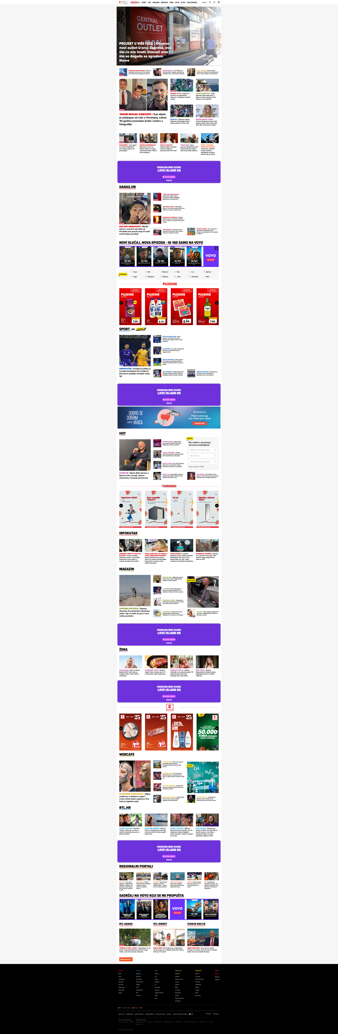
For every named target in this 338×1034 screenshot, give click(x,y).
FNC (137, 993)
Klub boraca (139, 979)
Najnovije (217, 977)
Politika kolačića (149, 1014)
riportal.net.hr (178, 1022)
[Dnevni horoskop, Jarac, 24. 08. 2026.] (179, 277)
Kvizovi (196, 993)
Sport (144, 2)
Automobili (177, 1001)
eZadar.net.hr (203, 1022)
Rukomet (138, 976)
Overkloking (198, 984)
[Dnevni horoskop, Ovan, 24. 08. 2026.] (135, 272)
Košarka (138, 984)
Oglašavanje (129, 1014)
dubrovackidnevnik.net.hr (191, 1022)
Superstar (157, 990)
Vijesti (120, 973)
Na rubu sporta (139, 982)
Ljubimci (177, 984)
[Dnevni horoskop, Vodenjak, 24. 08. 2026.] (193, 277)
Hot (149, 2)
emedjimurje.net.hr (141, 1022)
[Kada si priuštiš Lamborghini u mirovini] (203, 592)
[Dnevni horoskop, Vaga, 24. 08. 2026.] (135, 277)
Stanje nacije (122, 987)
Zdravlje (177, 995)
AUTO (177, 2)
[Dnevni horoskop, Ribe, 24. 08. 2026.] (208, 277)
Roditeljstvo (178, 993)
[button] (121, 248)
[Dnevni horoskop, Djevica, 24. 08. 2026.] (208, 272)
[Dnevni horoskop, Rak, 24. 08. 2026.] (179, 272)
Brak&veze (177, 973)
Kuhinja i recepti (179, 979)
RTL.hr (120, 1022)
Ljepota (177, 982)
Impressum (122, 1014)
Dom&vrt (177, 976)
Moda (176, 987)
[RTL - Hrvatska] (209, 1014)
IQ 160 (183, 2)
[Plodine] (169, 284)
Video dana (198, 995)
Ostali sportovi (139, 990)
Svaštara (197, 990)
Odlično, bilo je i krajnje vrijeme (200, 450)
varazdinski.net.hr (168, 1022)
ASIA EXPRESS (192, 2)
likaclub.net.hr (139, 1024)
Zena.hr (126, 1022)
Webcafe (164, 2)
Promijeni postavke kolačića (180, 1014)
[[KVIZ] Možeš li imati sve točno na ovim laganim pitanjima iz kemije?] (203, 777)
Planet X (197, 987)
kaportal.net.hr (158, 1022)
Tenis (137, 987)
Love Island (157, 987)
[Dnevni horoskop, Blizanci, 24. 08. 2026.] (164, 272)
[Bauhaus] (169, 488)
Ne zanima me (194, 456)
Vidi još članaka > (126, 959)
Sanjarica (217, 979)
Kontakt (169, 1014)
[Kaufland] (169, 707)
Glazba (156, 979)
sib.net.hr (150, 1022)
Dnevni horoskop (199, 979)
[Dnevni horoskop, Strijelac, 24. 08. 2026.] (164, 277)
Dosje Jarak (121, 990)
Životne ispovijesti (179, 998)
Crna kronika (121, 979)
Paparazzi (157, 982)
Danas (121, 971)
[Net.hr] (216, 1014)
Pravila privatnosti (160, 1014)
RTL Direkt (121, 984)
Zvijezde (157, 973)
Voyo (156, 998)
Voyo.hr (132, 1022)
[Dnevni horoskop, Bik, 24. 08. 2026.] (150, 272)
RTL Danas (121, 982)
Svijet (120, 976)
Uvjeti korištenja (139, 1014)
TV (155, 984)
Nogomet (138, 973)
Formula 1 (138, 995)
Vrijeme (120, 993)
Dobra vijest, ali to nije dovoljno (200, 462)
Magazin (156, 2)
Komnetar (197, 982)
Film (156, 976)
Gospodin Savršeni (159, 993)
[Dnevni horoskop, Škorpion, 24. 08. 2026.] (150, 277)
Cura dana (197, 976)
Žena (171, 2)
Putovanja (177, 990)
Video (217, 974)
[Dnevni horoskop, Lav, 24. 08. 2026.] (193, 272)
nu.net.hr (210, 1022)
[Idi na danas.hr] (135, 2)
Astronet (197, 973)
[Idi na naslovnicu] (124, 4)
